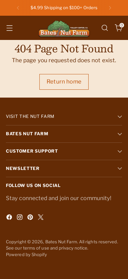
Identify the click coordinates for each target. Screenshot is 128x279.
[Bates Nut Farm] (64, 28)
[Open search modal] (104, 27)
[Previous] (18, 8)
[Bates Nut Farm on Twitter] (41, 218)
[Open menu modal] (9, 27)
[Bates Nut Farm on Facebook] (10, 218)
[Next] (110, 8)
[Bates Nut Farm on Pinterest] (31, 218)
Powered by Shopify (26, 254)
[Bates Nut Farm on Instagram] (20, 218)
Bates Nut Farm (61, 241)
